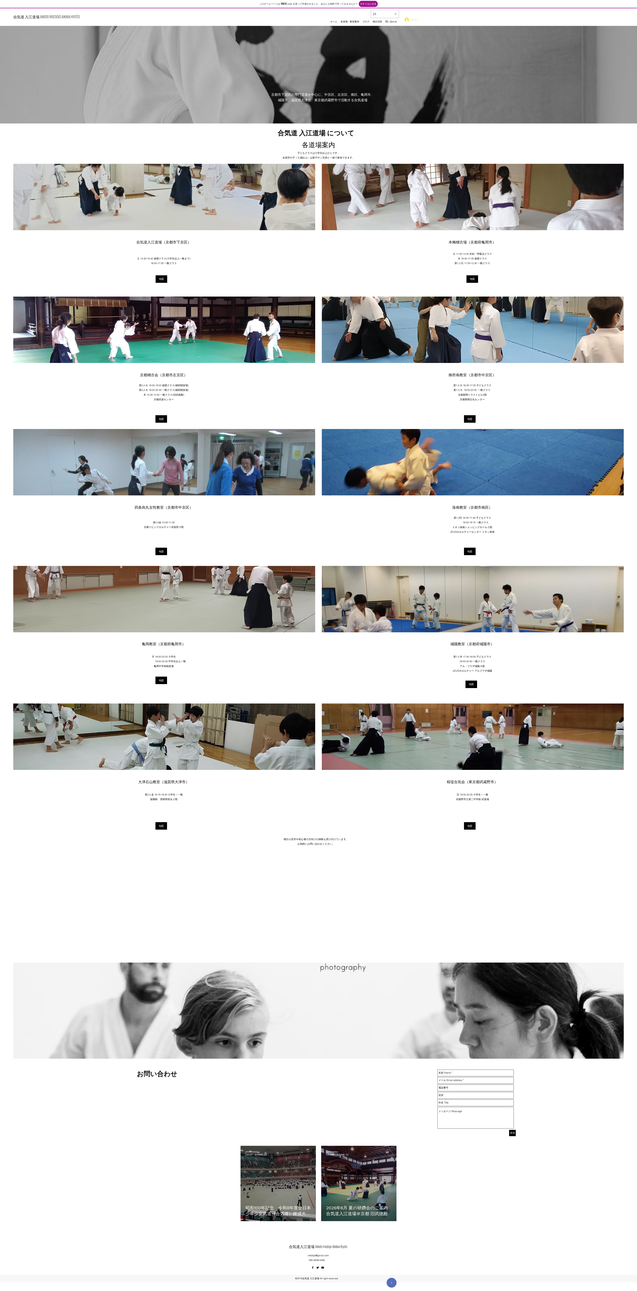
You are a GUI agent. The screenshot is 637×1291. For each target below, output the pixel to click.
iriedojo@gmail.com (318, 1255)
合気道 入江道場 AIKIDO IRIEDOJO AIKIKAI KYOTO (46, 16)
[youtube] (322, 1267)
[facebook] (312, 1267)
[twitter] (317, 1267)
